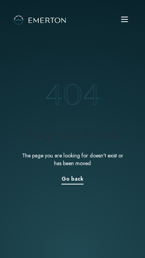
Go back (72, 179)
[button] (125, 19)
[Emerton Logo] (72, 19)
